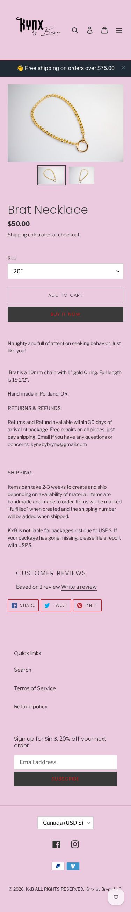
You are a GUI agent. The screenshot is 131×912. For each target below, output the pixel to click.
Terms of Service (35, 688)
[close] (123, 67)
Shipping (17, 235)
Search (22, 670)
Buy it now (65, 314)
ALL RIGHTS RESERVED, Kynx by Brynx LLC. (78, 889)
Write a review (79, 587)
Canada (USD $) (63, 823)
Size (12, 258)
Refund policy (31, 707)
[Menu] (119, 29)
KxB (30, 889)
